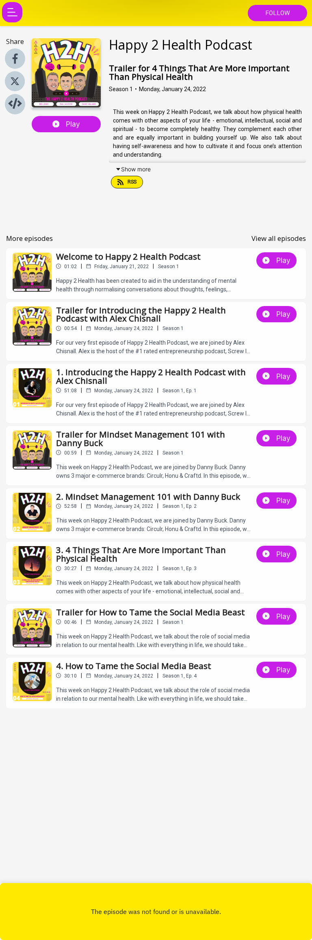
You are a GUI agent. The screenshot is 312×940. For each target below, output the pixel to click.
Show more (136, 169)
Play (73, 124)
